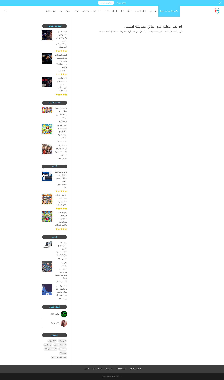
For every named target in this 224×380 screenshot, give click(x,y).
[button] (217, 362)
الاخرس (62, 341)
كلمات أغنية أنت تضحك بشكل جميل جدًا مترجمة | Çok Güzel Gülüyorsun (61, 62)
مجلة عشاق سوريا (109, 376)
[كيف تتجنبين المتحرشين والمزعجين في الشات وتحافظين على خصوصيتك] (47, 35)
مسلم (63, 353)
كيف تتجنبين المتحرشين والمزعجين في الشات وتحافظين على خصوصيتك (61, 39)
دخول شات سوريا (106, 3)
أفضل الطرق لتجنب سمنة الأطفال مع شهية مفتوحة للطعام (62, 131)
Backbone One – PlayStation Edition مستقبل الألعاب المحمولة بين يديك (61, 179)
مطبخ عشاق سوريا (59, 357)
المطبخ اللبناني (60, 345)
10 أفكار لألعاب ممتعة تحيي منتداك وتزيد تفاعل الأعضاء (61, 200)
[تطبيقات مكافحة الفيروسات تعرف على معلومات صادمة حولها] (47, 267)
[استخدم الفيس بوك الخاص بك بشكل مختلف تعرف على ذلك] (47, 290)
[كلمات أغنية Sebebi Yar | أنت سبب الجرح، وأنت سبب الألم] (47, 82)
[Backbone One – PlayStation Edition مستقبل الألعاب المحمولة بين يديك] (47, 176)
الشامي (52, 341)
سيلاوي (62, 349)
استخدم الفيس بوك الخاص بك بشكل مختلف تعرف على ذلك (61, 290)
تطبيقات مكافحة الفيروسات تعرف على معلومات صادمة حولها (61, 270)
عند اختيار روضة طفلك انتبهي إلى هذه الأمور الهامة (61, 112)
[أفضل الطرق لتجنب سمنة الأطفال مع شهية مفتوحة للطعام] (47, 129)
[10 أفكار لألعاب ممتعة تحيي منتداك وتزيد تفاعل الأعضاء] (47, 199)
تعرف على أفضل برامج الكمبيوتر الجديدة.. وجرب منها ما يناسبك (61, 248)
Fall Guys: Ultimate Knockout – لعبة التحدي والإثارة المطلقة (61, 219)
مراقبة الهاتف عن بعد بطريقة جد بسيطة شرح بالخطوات (61, 150)
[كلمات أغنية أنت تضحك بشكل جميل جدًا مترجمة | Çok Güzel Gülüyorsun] (47, 59)
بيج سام (47, 345)
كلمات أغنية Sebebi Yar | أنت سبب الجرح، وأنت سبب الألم (62, 84)
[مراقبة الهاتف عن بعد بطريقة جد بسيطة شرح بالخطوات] (47, 149)
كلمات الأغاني (50, 349)
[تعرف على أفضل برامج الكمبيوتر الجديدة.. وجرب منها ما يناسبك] (47, 245)
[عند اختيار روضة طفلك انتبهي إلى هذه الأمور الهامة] (47, 110)
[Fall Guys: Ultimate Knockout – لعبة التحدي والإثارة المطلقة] (47, 217)
